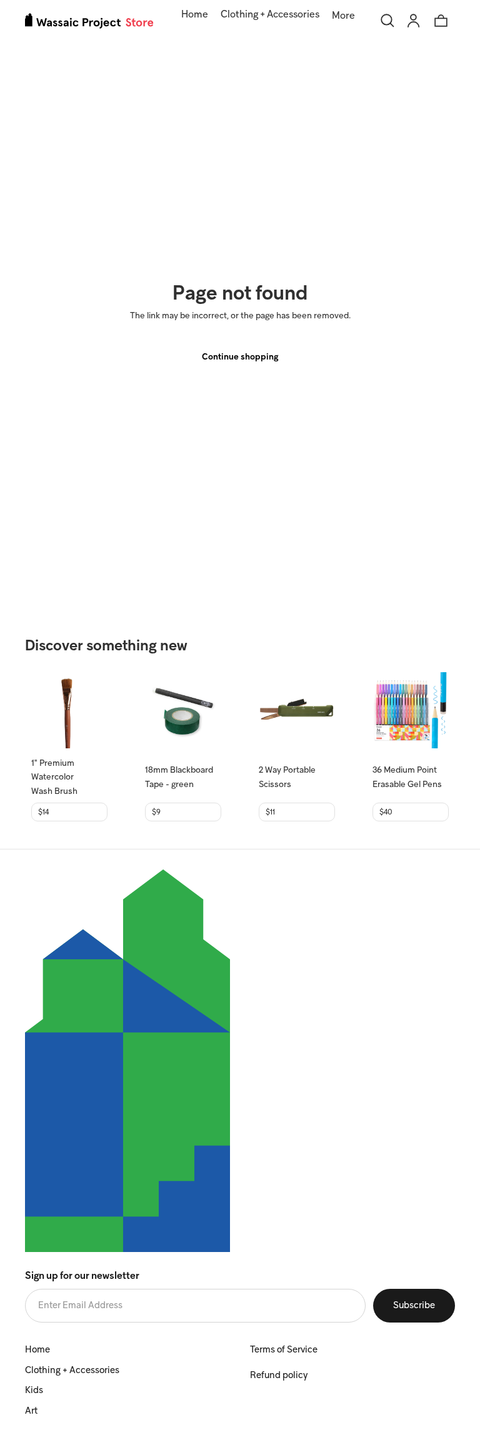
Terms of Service (284, 1350)
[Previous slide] (45, 710)
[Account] (414, 20)
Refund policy (279, 1375)
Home (37, 1350)
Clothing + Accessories (72, 1370)
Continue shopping (240, 357)
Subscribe (414, 1305)
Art (31, 1411)
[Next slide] (94, 710)
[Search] (387, 20)
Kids (34, 1390)
